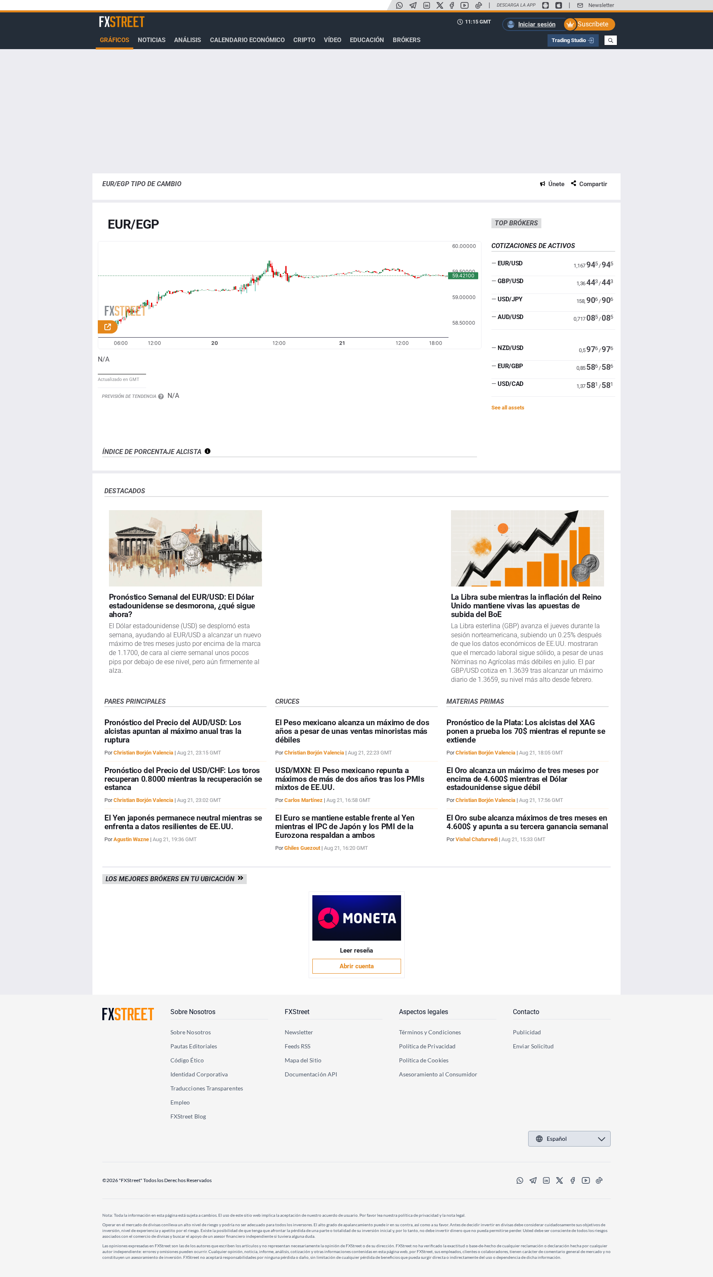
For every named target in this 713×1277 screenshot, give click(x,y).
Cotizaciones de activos (533, 246)
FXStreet (111, 17)
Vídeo (332, 40)
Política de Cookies (424, 1060)
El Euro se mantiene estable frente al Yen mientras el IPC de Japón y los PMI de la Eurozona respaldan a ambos (344, 826)
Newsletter (601, 5)
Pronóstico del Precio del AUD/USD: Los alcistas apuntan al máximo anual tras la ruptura (172, 731)
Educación (367, 40)
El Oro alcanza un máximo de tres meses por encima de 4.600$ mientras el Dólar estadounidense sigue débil (522, 779)
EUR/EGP (133, 224)
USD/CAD (511, 384)
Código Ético (187, 1060)
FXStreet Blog (188, 1116)
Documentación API (311, 1074)
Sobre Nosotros (192, 1012)
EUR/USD (510, 263)
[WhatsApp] (399, 5)
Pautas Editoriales (193, 1046)
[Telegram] (413, 5)
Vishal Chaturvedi (477, 839)
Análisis (187, 40)
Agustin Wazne (131, 839)
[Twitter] (440, 5)
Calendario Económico (247, 40)
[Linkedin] (426, 5)
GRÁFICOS (114, 40)
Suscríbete (593, 24)
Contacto (526, 1012)
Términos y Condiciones (430, 1032)
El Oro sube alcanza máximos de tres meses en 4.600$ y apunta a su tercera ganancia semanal (527, 822)
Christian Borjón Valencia (143, 753)
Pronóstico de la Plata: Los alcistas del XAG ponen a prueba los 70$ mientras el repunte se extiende (525, 731)
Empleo (180, 1102)
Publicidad (527, 1032)
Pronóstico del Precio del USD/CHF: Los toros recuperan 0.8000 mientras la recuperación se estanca (183, 779)
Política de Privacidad (427, 1046)
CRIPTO (304, 40)
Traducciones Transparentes (206, 1088)
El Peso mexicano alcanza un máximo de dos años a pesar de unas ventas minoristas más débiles (352, 731)
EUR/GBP (510, 366)
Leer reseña (356, 950)
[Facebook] (452, 5)
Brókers (406, 40)
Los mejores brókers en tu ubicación (172, 879)
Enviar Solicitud (533, 1046)
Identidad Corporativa (199, 1074)
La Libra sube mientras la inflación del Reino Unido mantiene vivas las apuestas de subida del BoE (526, 605)
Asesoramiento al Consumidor (438, 1074)
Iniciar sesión (536, 24)
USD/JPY (510, 299)
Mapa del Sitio (303, 1060)
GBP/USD (511, 281)
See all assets (507, 407)
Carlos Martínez (303, 800)
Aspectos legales (423, 1012)
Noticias (151, 40)
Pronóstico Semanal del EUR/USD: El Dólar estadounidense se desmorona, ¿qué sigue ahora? (182, 605)
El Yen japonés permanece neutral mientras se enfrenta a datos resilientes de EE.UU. (183, 822)
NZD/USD (511, 348)
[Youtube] (464, 5)
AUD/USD (511, 317)
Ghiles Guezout (302, 848)
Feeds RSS (298, 1046)
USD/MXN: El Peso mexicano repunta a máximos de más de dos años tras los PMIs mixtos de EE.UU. (349, 779)
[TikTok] (478, 5)
